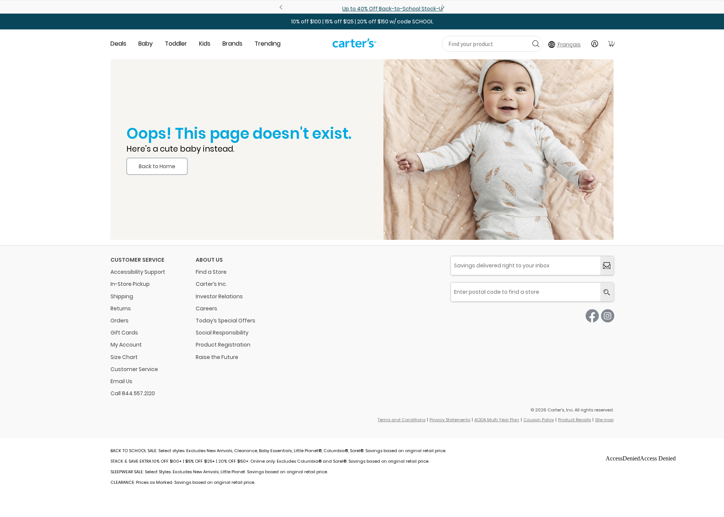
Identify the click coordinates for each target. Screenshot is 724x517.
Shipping (121, 296)
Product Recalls (574, 420)
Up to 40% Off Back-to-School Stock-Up (362, 8)
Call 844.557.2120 (132, 393)
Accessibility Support (137, 272)
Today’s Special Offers (225, 320)
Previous (282, 7)
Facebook (592, 315)
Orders (119, 320)
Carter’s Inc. (211, 284)
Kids (204, 43)
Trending (268, 43)
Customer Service (134, 369)
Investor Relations (219, 296)
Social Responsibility (222, 332)
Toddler (176, 43)
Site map (604, 420)
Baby (145, 43)
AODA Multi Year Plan (496, 420)
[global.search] (607, 292)
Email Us (121, 381)
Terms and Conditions (401, 420)
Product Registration (223, 344)
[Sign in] (594, 43)
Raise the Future (217, 357)
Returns (120, 308)
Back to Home (157, 166)
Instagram (607, 315)
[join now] (607, 265)
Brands (232, 43)
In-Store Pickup (130, 284)
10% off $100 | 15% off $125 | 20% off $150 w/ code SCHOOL (362, 21)
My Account (126, 344)
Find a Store (211, 272)
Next (442, 7)
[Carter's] (354, 46)
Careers (206, 308)
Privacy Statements (449, 420)
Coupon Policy (538, 420)
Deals (118, 43)
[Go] (535, 43)
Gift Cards (124, 332)
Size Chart (124, 357)
